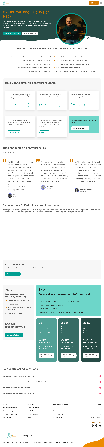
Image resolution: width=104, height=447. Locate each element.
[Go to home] (5, 3)
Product (5, 404)
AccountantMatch (95, 417)
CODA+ (55, 408)
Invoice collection (58, 414)
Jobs (99, 414)
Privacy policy (36, 442)
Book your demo (57, 417)
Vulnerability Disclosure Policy (64, 442)
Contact (98, 411)
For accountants (33, 414)
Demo (29, 417)
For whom (31, 404)
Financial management (10, 411)
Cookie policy (48, 442)
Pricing (99, 408)
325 (14, 152)
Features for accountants (60, 404)
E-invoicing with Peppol (10, 414)
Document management (10, 408)
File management (58, 411)
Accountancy (7, 417)
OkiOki (99, 404)
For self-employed (33, 408)
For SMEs (30, 411)
